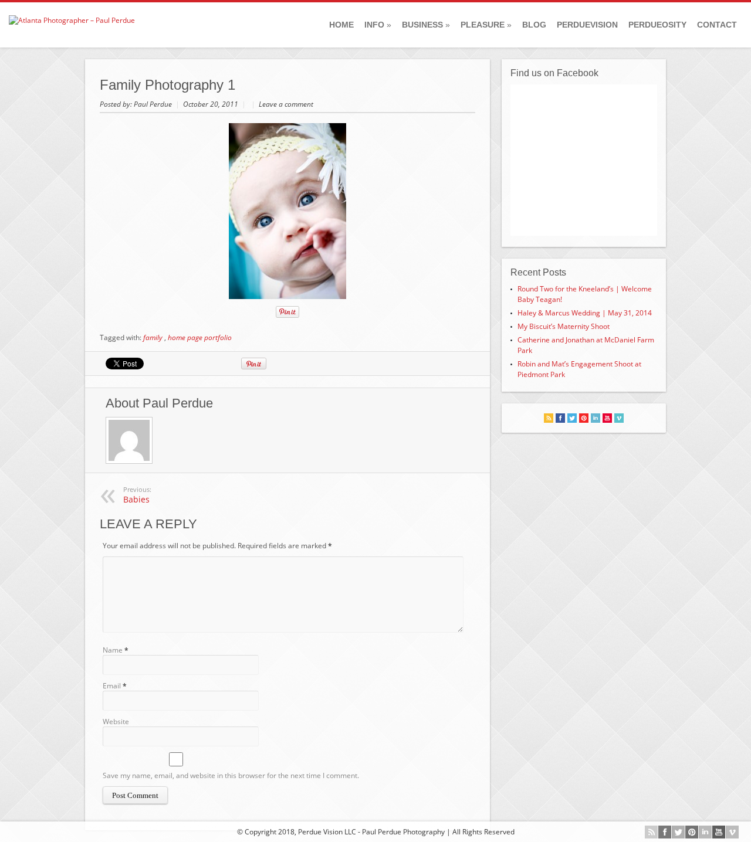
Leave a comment (286, 104)
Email (112, 686)
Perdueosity (657, 24)
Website (116, 721)
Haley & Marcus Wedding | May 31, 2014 (584, 313)
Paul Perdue (154, 104)
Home (341, 24)
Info (377, 24)
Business (426, 24)
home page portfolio (200, 337)
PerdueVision (587, 24)
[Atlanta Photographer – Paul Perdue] (72, 20)
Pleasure (486, 24)
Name (113, 650)
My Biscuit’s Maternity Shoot (563, 326)
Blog (534, 24)
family (153, 337)
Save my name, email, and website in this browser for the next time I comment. (231, 775)
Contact (717, 24)
